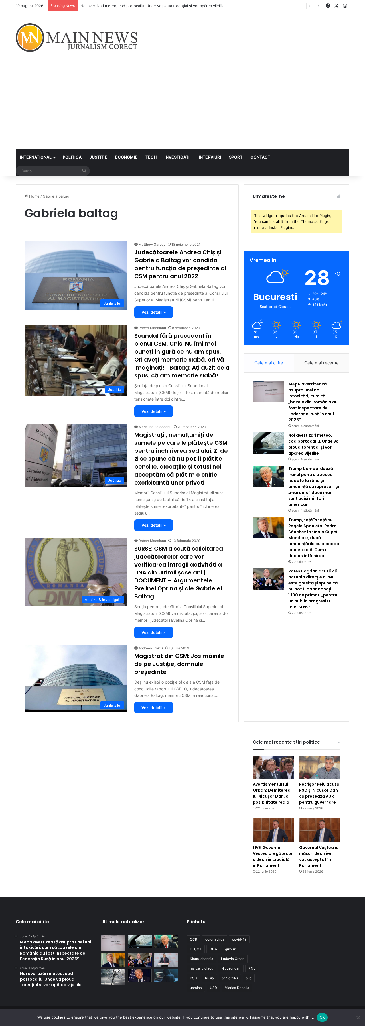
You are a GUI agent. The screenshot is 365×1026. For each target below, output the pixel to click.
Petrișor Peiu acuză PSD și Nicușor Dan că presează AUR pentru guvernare (319, 793)
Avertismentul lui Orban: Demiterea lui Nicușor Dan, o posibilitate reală (272, 793)
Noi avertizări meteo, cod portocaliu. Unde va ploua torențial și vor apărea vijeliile (152, 5)
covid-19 (239, 939)
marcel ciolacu (201, 968)
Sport (235, 157)
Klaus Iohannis (201, 959)
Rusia (209, 978)
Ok (322, 1017)
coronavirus (214, 939)
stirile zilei (230, 978)
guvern (230, 949)
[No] (358, 1017)
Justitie (98, 157)
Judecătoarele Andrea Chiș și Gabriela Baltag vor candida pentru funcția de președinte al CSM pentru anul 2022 (180, 264)
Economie (126, 157)
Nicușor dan (230, 968)
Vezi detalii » (153, 312)
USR (213, 988)
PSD (193, 978)
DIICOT (196, 949)
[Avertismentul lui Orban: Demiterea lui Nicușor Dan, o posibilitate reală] (273, 767)
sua (249, 978)
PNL (251, 968)
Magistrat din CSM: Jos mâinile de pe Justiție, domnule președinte (179, 664)
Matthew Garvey (152, 244)
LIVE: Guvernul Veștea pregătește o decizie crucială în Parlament (273, 856)
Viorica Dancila (237, 988)
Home (34, 196)
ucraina (196, 988)
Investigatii (178, 157)
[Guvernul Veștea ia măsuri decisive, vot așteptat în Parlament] (319, 830)
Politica (72, 157)
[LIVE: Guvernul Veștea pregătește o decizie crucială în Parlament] (273, 830)
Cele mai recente (321, 363)
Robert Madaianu (152, 328)
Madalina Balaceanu (155, 427)
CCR (193, 939)
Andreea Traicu (151, 648)
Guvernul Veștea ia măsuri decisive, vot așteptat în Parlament (319, 856)
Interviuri (210, 157)
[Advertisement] (182, 106)
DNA (213, 949)
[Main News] (76, 37)
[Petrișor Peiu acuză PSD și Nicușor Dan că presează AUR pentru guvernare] (319, 767)
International (36, 157)
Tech (151, 157)
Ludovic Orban (232, 959)
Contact (260, 157)
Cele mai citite (268, 363)
